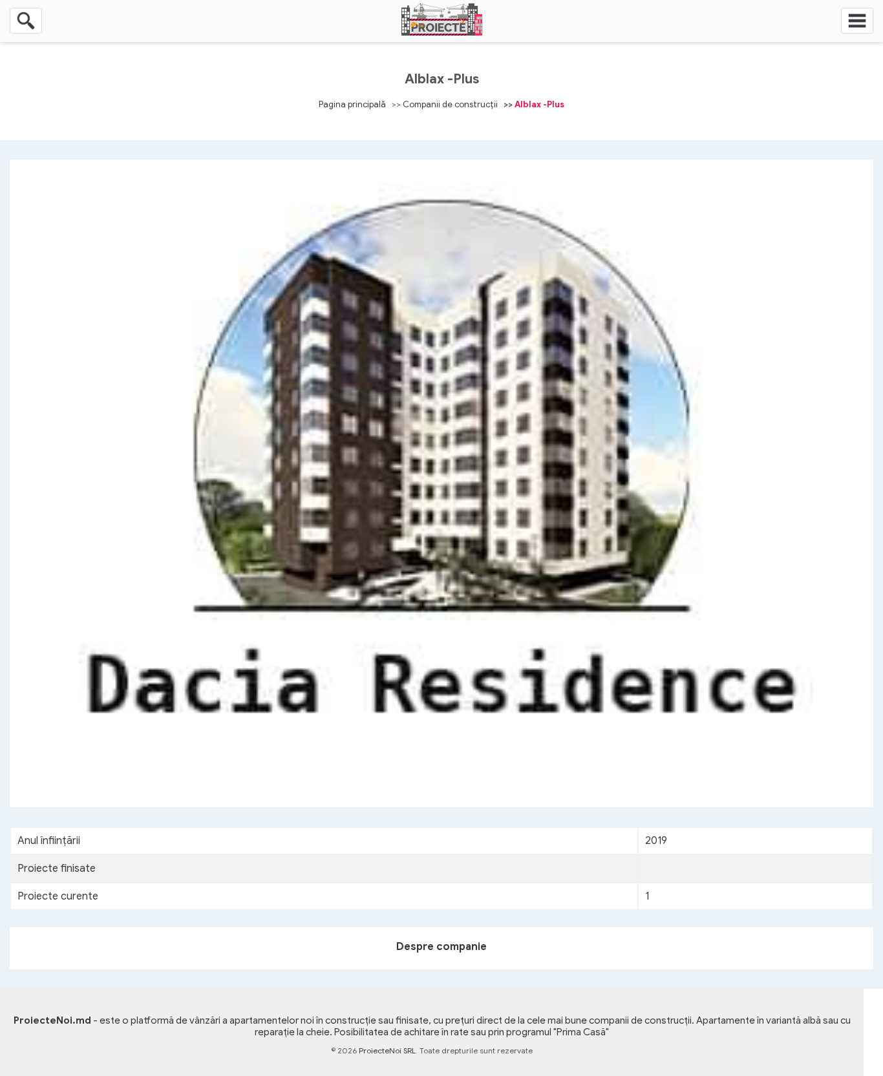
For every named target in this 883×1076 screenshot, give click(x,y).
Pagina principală (352, 104)
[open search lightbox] (26, 21)
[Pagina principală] (442, 32)
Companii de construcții (450, 104)
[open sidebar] (857, 21)
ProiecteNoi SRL (387, 1050)
